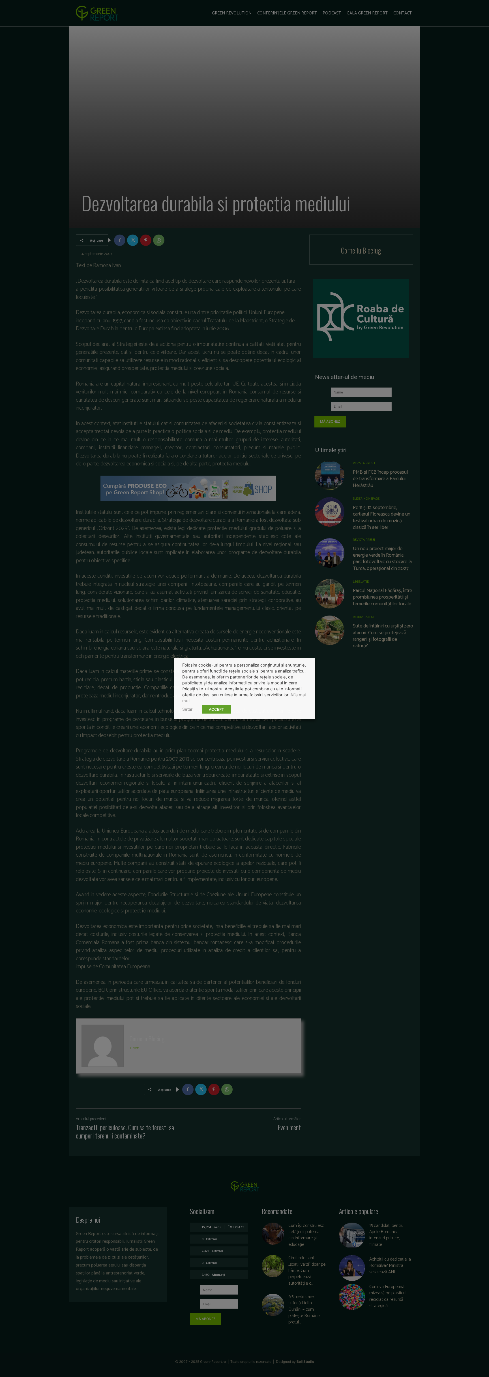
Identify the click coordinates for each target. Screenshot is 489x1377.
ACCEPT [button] (216, 709)
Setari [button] (187, 709)
